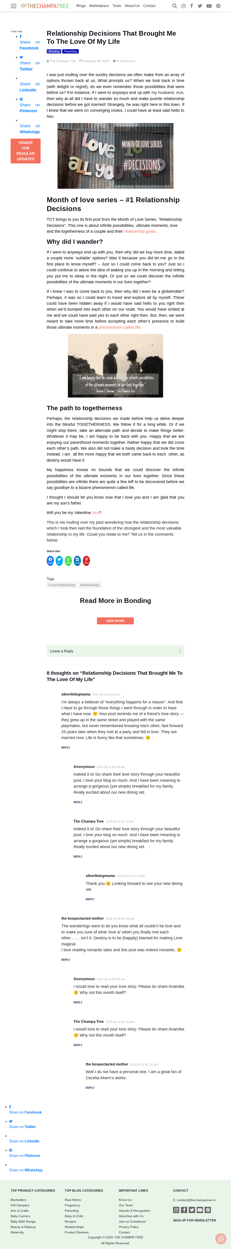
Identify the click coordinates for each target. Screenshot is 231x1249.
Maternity (17, 1232)
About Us (132, 6)
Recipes (70, 1221)
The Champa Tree (63, 61)
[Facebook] (191, 6)
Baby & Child (74, 1216)
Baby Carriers (20, 1216)
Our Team (126, 1205)
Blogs (81, 6)
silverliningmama (75, 694)
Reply (65, 747)
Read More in (115, 600)
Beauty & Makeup (23, 1227)
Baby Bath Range (23, 1221)
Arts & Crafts (20, 1210)
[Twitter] (200, 6)
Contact (149, 6)
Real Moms (73, 1200)
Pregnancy (72, 1205)
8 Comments (126, 61)
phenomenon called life (119, 327)
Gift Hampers (20, 1205)
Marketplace (99, 6)
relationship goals (139, 231)
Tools (117, 6)
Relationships (89, 585)
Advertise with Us (131, 1216)
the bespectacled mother (82, 918)
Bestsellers (18, 1200)
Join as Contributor (132, 1221)
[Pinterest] (218, 6)
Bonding (54, 51)
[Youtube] (209, 6)
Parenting (70, 51)
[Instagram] (183, 6)
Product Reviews (77, 1232)
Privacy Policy (129, 1227)
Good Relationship (62, 585)
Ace (95, 512)
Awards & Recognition (134, 1210)
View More (115, 621)
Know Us (125, 1200)
